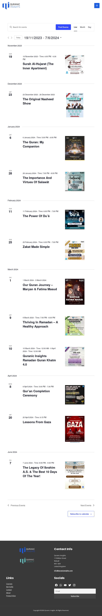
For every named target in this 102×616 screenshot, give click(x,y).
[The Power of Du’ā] (74, 219)
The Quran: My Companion (33, 144)
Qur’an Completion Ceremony (36, 393)
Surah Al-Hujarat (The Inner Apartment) (38, 66)
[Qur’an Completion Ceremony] (74, 395)
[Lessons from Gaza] (74, 429)
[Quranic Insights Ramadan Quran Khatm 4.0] (74, 356)
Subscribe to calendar (79, 514)
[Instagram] (74, 585)
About (8, 593)
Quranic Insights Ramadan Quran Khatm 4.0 (39, 360)
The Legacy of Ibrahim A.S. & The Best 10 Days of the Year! (40, 471)
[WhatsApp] (61, 585)
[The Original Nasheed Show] (74, 105)
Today (18, 37)
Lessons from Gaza (37, 422)
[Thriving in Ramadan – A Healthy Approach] (74, 326)
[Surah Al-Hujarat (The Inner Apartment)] (74, 64)
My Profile (9, 587)
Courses (9, 584)
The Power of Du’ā (36, 216)
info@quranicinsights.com (63, 571)
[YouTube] (65, 585)
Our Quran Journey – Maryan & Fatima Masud (40, 287)
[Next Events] (11, 38)
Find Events (63, 27)
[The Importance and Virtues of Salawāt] (74, 181)
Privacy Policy (11, 596)
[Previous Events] (8, 38)
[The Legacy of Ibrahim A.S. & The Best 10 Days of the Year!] (74, 475)
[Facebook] (56, 585)
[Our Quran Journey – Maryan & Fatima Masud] (74, 292)
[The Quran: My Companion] (74, 148)
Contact (9, 590)
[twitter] (70, 585)
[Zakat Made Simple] (74, 250)
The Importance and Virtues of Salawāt (37, 180)
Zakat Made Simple (36, 246)
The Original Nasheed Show (38, 101)
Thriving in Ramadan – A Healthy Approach (40, 324)
